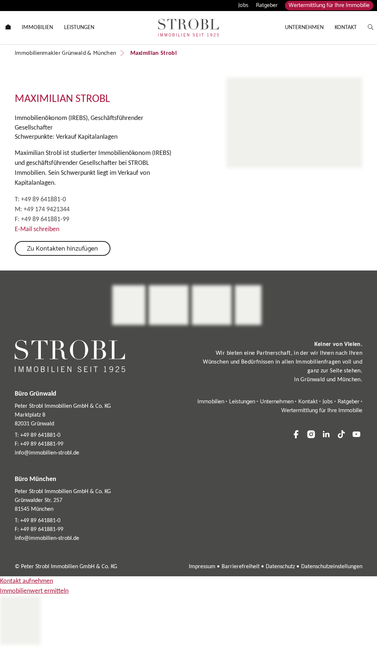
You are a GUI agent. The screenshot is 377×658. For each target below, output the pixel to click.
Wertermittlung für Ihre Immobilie (329, 5)
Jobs (243, 5)
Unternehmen (276, 402)
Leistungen (242, 402)
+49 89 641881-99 (45, 219)
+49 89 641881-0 (43, 199)
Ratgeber (267, 5)
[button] (296, 434)
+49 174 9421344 (47, 209)
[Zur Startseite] (188, 27)
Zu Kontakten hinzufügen (62, 248)
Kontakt (308, 402)
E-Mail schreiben (37, 229)
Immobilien (210, 402)
